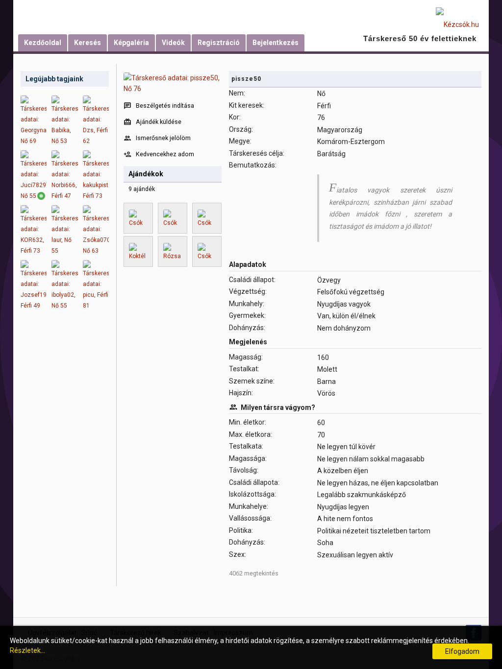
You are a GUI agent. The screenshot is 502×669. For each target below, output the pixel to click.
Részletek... (27, 650)
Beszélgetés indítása (165, 105)
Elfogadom (462, 651)
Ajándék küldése (158, 121)
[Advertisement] (65, 470)
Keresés (87, 43)
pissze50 (246, 78)
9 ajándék (141, 189)
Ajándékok (145, 174)
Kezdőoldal (42, 43)
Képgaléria (131, 43)
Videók (173, 43)
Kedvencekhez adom (165, 154)
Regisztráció (219, 43)
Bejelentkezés (275, 43)
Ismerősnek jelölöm (163, 138)
